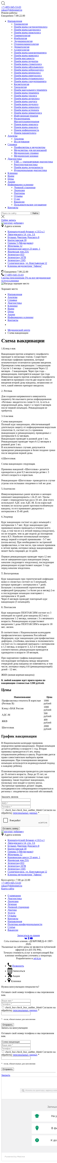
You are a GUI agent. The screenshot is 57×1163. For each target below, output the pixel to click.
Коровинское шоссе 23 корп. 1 (24, 248)
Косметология (21, 84)
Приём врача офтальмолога (28, 67)
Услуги (11, 912)
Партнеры (19, 193)
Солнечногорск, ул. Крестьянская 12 (27, 263)
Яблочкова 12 (15, 246)
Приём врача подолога (26, 104)
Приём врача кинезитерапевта (30, 52)
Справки (12, 144)
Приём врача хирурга (25, 101)
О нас (17, 199)
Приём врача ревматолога (28, 113)
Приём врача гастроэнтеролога (30, 26)
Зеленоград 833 (16, 254)
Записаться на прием (28, 935)
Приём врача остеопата (26, 110)
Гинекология (21, 24)
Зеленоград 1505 (16, 260)
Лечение (12, 904)
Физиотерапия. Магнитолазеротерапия (26, 120)
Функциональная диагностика (30, 170)
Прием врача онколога (26, 124)
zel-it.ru (37, 958)
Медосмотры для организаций (30, 150)
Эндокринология (23, 41)
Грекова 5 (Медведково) (20, 243)
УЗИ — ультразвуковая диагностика (33, 161)
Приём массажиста (24, 58)
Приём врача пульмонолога (29, 78)
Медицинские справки (26, 153)
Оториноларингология (26, 44)
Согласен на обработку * (28, 811)
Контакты (13, 207)
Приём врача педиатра (26, 61)
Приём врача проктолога (27, 32)
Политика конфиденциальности (25, 924)
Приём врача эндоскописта (28, 167)
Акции (11, 181)
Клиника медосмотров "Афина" (25, 266)
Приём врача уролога (25, 95)
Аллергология (21, 49)
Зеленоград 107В (17, 257)
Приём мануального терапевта (30, 90)
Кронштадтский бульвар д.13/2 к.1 (26, 231)
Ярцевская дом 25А (18, 251)
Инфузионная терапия (26, 115)
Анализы (12, 135)
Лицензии (19, 190)
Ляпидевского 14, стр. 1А (21, 234)
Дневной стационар (24, 187)
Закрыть (5, 1075)
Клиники (13, 173)
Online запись (8, 220)
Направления (15, 21)
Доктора (12, 910)
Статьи (11, 927)
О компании (14, 895)
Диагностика (15, 158)
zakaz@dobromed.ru (11, 10)
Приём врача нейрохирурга (29, 70)
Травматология (22, 35)
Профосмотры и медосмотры (29, 147)
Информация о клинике (20, 184)
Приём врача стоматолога (28, 64)
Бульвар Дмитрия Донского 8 (23, 237)
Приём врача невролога (26, 107)
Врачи (11, 176)
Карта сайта (7, 888)
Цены (11, 178)
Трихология (20, 87)
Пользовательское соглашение (30, 204)
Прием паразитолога (25, 133)
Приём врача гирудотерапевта (30, 81)
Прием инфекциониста (26, 130)
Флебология (20, 38)
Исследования (21, 141)
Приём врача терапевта (26, 92)
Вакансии (19, 201)
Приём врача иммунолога (28, 75)
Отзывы (18, 196)
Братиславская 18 (17, 240)
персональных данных (25, 813)
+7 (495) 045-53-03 (11, 7)
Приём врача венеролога (27, 72)
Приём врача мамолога (26, 55)
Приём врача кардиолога (27, 29)
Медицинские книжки (26, 156)
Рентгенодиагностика (26, 164)
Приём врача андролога (26, 98)
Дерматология (21, 47)
